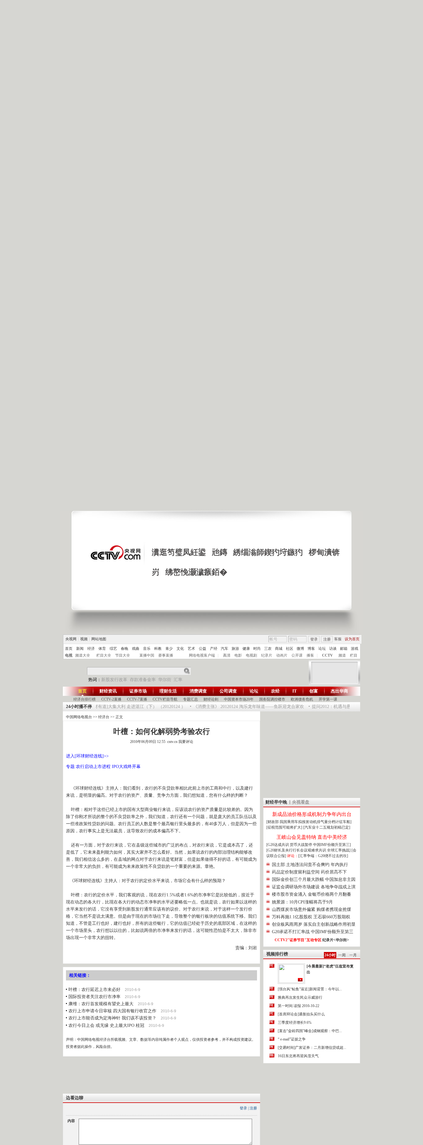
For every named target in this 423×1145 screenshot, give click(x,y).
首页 (68, 648)
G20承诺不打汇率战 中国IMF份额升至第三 (312, 931)
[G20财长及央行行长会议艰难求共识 (296, 850)
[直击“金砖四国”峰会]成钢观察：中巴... (310, 1031)
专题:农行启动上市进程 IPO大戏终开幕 (103, 766)
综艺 (113, 648)
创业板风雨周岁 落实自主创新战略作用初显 (313, 924)
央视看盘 (300, 802)
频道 (342, 655)
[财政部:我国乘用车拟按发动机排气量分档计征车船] (308, 822)
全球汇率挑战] (339, 850)
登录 (314, 639)
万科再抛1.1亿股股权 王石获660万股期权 (311, 917)
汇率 (178, 679)
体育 (102, 648)
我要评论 (185, 742)
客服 (338, 639)
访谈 (333, 648)
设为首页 (352, 639)
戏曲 (135, 648)
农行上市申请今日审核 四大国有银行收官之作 (112, 1011)
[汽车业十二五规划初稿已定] (326, 827)
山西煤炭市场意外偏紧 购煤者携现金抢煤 (311, 909)
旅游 (235, 648)
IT (294, 691)
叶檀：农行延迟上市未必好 (94, 989)
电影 (238, 655)
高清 (226, 655)
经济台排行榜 (84, 699)
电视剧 (251, 655)
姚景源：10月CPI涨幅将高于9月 (302, 902)
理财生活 (168, 691)
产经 (213, 648)
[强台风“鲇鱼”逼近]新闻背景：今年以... (310, 989)
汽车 (224, 648)
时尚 (257, 648)
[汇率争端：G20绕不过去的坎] (323, 856)
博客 (311, 648)
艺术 (191, 648)
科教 (158, 648)
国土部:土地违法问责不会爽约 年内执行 (310, 864)
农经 (275, 691)
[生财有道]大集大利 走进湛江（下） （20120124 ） (129, 706)
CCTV (327, 655)
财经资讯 (108, 691)
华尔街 (164, 679)
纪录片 (266, 655)
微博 (300, 648)
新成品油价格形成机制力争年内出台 (311, 814)
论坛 (322, 648)
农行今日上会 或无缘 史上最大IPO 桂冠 (106, 1025)
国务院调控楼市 (272, 699)
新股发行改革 (114, 679)
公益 (202, 648)
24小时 (330, 955)
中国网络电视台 (79, 717)
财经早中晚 (276, 802)
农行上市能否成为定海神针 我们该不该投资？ (112, 1018)
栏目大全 (103, 655)
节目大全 (122, 655)
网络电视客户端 (202, 655)
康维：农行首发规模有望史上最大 (100, 1003)
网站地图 (98, 639)
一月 (353, 955)
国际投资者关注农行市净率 (94, 996)
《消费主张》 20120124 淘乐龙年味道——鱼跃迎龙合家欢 (241, 706)
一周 (342, 955)
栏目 (353, 655)
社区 (289, 648)
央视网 (70, 639)
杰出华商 (339, 691)
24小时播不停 (79, 706)
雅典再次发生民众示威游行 (300, 997)
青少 (169, 648)
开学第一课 (328, 699)
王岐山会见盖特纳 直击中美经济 (312, 837)
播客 (310, 655)
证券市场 (138, 691)
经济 (91, 648)
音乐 (146, 648)
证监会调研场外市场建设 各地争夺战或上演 (313, 887)
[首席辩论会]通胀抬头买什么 (301, 1014)
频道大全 (82, 655)
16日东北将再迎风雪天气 (298, 1056)
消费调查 (198, 691)
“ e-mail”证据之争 (292, 1039)
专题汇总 (190, 699)
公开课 (297, 655)
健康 (246, 648)
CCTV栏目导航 (165, 699)
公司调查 (228, 691)
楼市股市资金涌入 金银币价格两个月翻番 (311, 894)
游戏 (354, 648)
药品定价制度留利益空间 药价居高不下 (309, 872)
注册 (327, 639)
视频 (84, 639)
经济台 (103, 717)
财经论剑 (210, 699)
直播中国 (146, 655)
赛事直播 (165, 655)
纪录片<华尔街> (335, 940)
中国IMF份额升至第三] (332, 845)
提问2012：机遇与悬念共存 (330, 706)
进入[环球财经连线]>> (87, 756)
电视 (68, 655)
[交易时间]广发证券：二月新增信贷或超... (312, 1047)
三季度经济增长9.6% (295, 1022)
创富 (313, 691)
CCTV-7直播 (137, 699)
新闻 (80, 648)
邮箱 (343, 648)
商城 (278, 648)
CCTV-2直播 (111, 699)
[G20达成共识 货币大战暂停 (289, 845)
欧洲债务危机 (302, 699)
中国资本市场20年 (239, 699)
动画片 (281, 655)
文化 (180, 648)
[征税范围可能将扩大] (284, 827)
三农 (268, 648)
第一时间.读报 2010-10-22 (298, 1006)
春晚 (124, 648)
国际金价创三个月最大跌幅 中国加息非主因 (313, 879)
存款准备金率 (143, 679)
